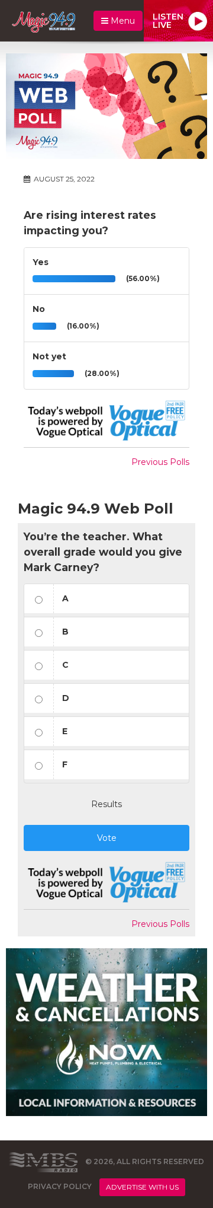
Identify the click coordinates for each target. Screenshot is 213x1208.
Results (106, 804)
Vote (107, 838)
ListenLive (168, 20)
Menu (121, 20)
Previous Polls (160, 462)
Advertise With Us (142, 1186)
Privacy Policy (60, 1186)
